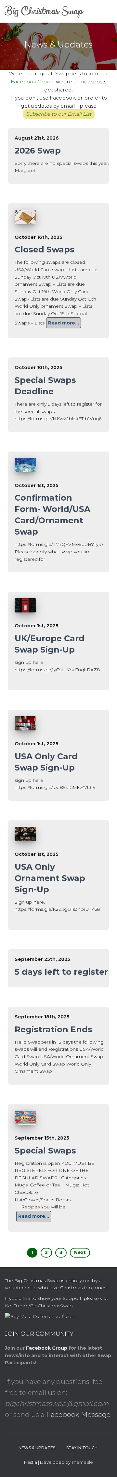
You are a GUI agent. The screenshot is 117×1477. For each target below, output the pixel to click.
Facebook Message (78, 1414)
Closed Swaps (44, 249)
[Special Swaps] (25, 1117)
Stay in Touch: (82, 1447)
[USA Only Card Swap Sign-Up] (25, 723)
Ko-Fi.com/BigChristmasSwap (39, 1306)
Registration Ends (53, 1029)
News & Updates (37, 1447)
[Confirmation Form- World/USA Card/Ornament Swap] (25, 465)
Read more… (63, 323)
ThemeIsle (82, 1462)
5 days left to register (61, 972)
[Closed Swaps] (25, 217)
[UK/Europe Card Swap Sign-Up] (25, 605)
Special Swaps (45, 1150)
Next (80, 1252)
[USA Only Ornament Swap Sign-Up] (25, 834)
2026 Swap (38, 150)
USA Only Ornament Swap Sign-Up (50, 878)
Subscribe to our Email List (58, 114)
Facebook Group (32, 82)
